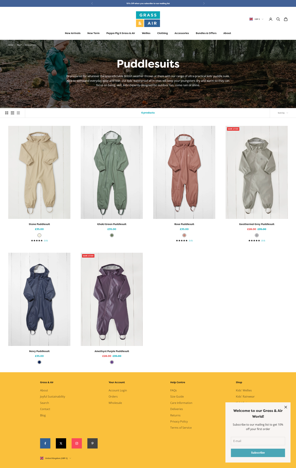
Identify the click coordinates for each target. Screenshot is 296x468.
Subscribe (258, 452)
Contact (45, 409)
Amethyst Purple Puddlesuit (112, 351)
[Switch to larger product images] (6, 112)
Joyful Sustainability (52, 396)
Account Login (118, 390)
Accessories (182, 33)
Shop (19, 45)
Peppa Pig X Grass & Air (120, 33)
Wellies (146, 33)
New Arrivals (73, 33)
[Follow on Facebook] (45, 443)
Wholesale (115, 403)
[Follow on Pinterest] (92, 443)
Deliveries (176, 409)
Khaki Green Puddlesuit (111, 224)
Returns (175, 415)
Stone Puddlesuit (39, 224)
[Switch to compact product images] (18, 112)
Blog (43, 415)
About (227, 33)
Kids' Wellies (244, 390)
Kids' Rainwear (245, 396)
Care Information (181, 403)
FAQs (173, 390)
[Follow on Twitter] (61, 443)
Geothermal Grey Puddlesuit (256, 224)
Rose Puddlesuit (184, 224)
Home (10, 45)
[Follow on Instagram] (76, 443)
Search (44, 403)
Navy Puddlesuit (39, 351)
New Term (93, 33)
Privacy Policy (179, 421)
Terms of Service (181, 428)
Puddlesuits (30, 45)
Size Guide (177, 396)
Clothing (162, 33)
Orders (113, 396)
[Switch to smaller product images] (12, 112)
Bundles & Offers (206, 33)
